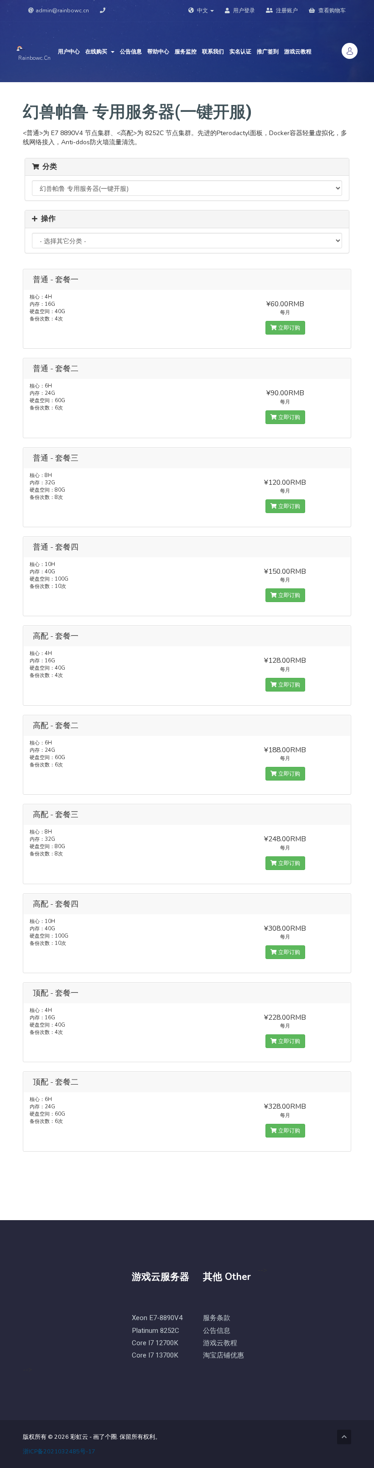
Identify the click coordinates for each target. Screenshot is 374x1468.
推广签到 (268, 51)
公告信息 (131, 51)
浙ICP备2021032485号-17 (59, 1451)
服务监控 (186, 51)
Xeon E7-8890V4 (157, 1318)
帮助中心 (158, 51)
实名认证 (240, 51)
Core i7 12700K (155, 1343)
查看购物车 (331, 10)
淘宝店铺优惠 (223, 1355)
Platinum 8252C (155, 1331)
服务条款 (216, 1318)
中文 (202, 10)
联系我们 (213, 51)
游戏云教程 (298, 51)
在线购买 (97, 51)
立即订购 (288, 327)
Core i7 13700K (155, 1355)
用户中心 (69, 51)
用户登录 (243, 10)
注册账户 (286, 10)
